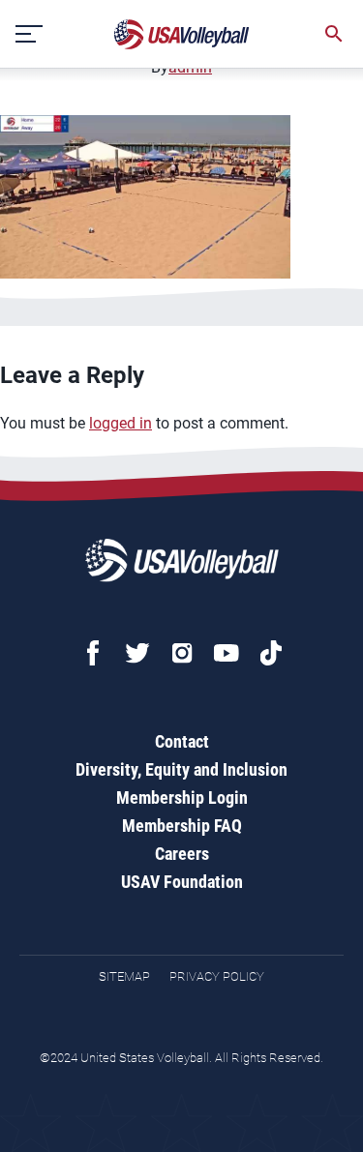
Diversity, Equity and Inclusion (181, 769)
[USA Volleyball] (182, 34)
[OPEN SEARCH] (334, 34)
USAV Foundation (182, 881)
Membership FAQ (182, 825)
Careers (182, 853)
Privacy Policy (216, 976)
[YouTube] (226, 652)
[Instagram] (182, 652)
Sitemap (124, 976)
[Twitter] (137, 652)
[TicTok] (271, 652)
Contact (182, 741)
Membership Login (182, 797)
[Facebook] (93, 652)
